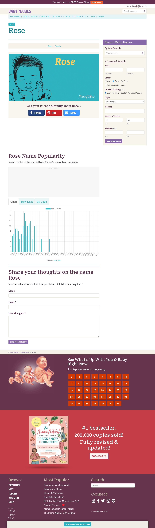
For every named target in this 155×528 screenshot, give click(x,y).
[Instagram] (108, 501)
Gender (108, 77)
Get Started (15, 16)
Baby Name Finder (53, 488)
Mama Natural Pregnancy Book (59, 508)
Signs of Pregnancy (53, 492)
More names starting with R (77, 524)
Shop (11, 502)
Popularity (58, 46)
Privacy (11, 514)
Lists (93, 16)
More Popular (121, 93)
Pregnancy (14, 485)
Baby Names (19, 11)
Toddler (12, 493)
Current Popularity (114, 89)
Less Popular (136, 93)
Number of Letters (112, 116)
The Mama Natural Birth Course (59, 512)
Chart (13, 201)
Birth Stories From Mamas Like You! (61, 500)
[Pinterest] (113, 501)
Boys (117, 81)
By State (42, 201)
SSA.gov (57, 260)
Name (11, 291)
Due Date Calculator (54, 496)
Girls (126, 81)
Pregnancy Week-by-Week (57, 484)
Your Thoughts (17, 313)
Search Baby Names (113, 141)
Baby (10, 489)
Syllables (111, 128)
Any (109, 81)
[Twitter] (103, 501)
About (11, 507)
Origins (101, 16)
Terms (11, 518)
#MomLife (13, 497)
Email (11, 302)
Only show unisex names (116, 85)
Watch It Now (96, 2)
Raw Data (27, 201)
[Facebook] (98, 501)
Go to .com (136, 6)
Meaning (108, 106)
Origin (107, 97)
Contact (12, 511)
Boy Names (25, 352)
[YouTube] (93, 501)
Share (49, 46)
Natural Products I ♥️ (54, 504)
